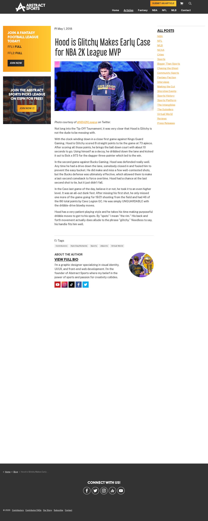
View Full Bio (66, 259)
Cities (160, 54)
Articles (128, 10)
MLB (173, 10)
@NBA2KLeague (87, 122)
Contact (186, 10)
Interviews (163, 82)
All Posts (165, 30)
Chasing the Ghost (167, 68)
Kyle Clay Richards (79, 246)
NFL (164, 10)
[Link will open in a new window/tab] (58, 285)
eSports (104, 246)
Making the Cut (166, 86)
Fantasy (143, 10)
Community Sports (168, 72)
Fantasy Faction (166, 77)
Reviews (162, 118)
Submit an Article (163, 3)
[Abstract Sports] (30, 6)
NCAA (160, 50)
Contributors (61, 246)
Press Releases (166, 123)
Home (115, 10)
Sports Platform (166, 100)
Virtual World (117, 246)
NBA (154, 10)
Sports (94, 246)
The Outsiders (165, 109)
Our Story (47, 510)
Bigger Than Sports (168, 63)
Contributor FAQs (33, 510)
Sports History (166, 95)
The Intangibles (166, 104)
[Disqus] (104, 335)
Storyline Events (166, 91)
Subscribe (58, 510)
